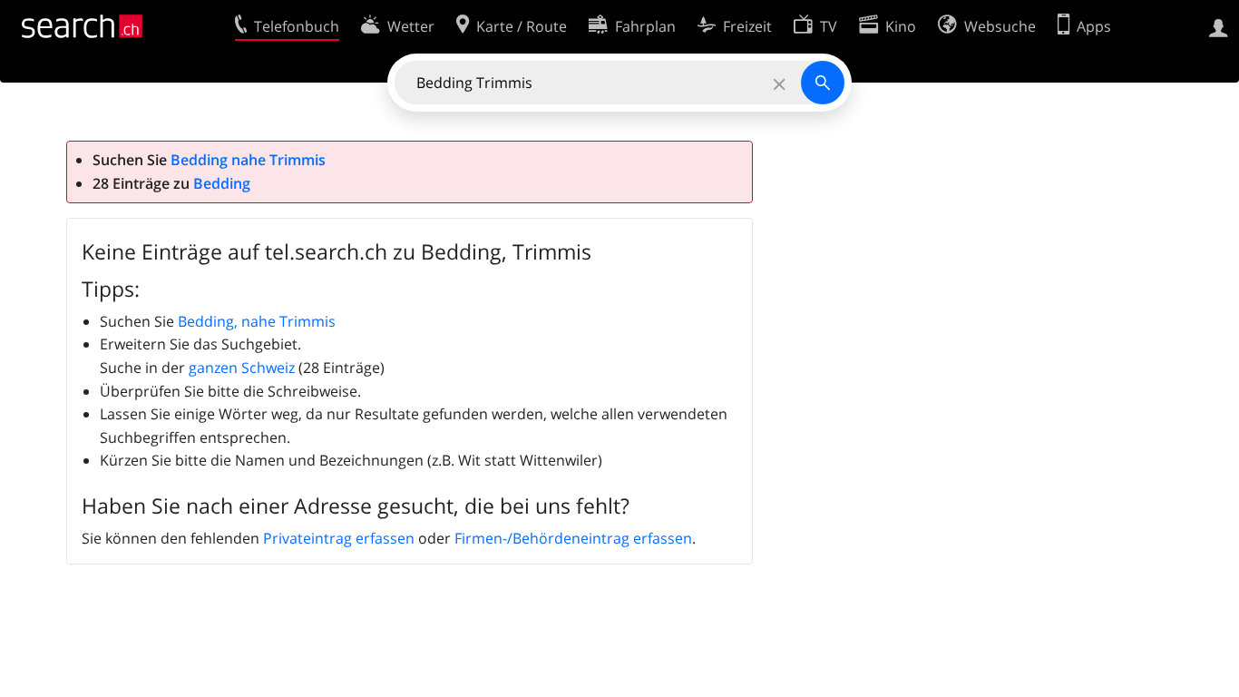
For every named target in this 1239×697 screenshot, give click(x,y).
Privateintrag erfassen (339, 538)
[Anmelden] (1218, 26)
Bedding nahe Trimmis (248, 160)
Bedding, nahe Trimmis (257, 321)
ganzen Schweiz (242, 368)
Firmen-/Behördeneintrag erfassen (573, 538)
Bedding (221, 183)
